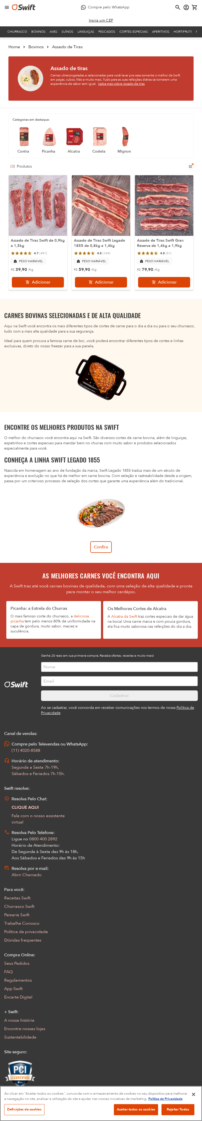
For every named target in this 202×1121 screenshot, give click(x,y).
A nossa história (19, 1020)
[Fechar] (193, 1094)
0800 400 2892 (43, 839)
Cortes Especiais (133, 32)
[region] (101, 1103)
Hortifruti (183, 32)
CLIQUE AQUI (25, 807)
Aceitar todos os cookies (136, 1109)
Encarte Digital (18, 997)
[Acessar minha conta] (186, 7)
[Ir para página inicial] (24, 7)
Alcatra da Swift (124, 616)
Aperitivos (160, 32)
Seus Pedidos (16, 963)
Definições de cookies (24, 1109)
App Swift (13, 989)
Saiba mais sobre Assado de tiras (121, 84)
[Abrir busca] (178, 7)
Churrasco (17, 32)
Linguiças (86, 32)
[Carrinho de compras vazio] (194, 7)
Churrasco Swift (19, 906)
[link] (101, 20)
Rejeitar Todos (178, 1109)
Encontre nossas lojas (24, 1029)
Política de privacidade (26, 932)
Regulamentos (18, 980)
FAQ (8, 972)
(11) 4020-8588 (26, 750)
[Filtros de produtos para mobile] (190, 166)
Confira (101, 547)
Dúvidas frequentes (22, 940)
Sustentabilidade (20, 1037)
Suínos (67, 32)
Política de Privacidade (165, 1098)
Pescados (106, 32)
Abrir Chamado (27, 875)
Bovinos (38, 32)
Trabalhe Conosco (21, 923)
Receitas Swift (17, 898)
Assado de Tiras (67, 47)
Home (14, 47)
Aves (53, 32)
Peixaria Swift (16, 915)
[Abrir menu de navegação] (6, 7)
